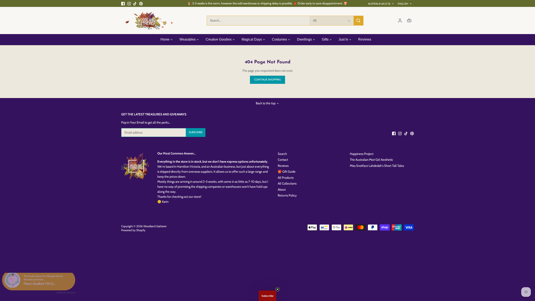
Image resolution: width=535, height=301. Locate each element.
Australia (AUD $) (379, 3)
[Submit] (358, 20)
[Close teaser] (277, 289)
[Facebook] (123, 3)
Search (282, 154)
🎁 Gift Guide (287, 171)
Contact (283, 160)
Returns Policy (287, 195)
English (403, 3)
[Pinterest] (141, 3)
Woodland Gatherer (155, 226)
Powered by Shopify (133, 230)
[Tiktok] (135, 3)
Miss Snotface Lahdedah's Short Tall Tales (377, 166)
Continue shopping (267, 79)
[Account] (400, 20)
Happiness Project (361, 154)
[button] (267, 296)
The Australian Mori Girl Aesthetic (371, 160)
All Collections (287, 183)
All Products (286, 178)
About (282, 189)
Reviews (283, 166)
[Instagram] (129, 3)
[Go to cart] (409, 20)
